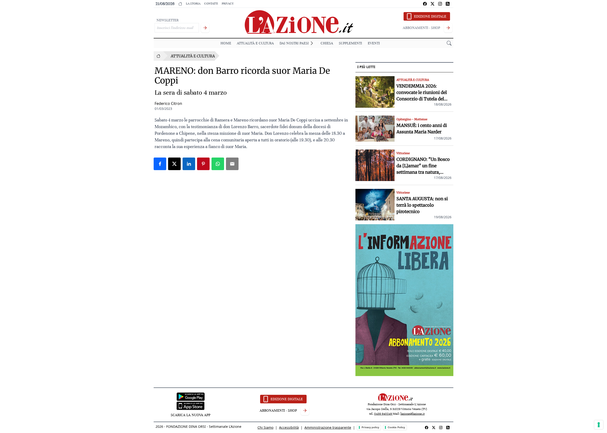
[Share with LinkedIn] (189, 164)
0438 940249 (383, 414)
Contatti (211, 3)
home (226, 43)
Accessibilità (289, 427)
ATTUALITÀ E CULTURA (255, 43)
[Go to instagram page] (440, 4)
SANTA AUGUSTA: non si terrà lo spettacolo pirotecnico (422, 205)
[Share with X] (174, 164)
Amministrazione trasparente (327, 427)
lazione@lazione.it (412, 414)
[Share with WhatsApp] (218, 164)
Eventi (374, 43)
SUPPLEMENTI (350, 43)
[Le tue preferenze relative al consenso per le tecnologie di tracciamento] (598, 424)
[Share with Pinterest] (203, 164)
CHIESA (327, 43)
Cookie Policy (396, 427)
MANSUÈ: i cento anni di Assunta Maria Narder (421, 129)
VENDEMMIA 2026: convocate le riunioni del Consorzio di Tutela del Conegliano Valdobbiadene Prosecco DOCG (423, 92)
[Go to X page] (432, 4)
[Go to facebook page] (425, 4)
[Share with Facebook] (160, 164)
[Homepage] (158, 56)
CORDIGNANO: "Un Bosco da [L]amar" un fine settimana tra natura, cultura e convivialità (423, 166)
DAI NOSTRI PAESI (294, 43)
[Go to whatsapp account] (447, 4)
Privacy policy (370, 427)
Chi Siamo (265, 427)
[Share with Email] (232, 164)
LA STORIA (193, 3)
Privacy (228, 3)
